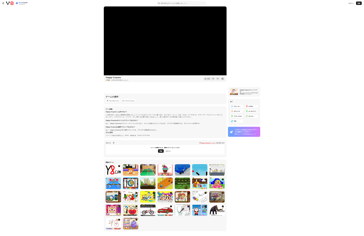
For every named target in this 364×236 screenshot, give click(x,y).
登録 (359, 3)
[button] (109, 132)
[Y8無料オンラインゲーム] (10, 3)
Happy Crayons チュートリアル (248, 90)
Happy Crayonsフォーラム (208, 143)
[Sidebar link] (3, 3)
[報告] (218, 78)
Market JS (133, 135)
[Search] (159, 3)
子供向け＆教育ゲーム (117, 135)
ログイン (351, 3)
